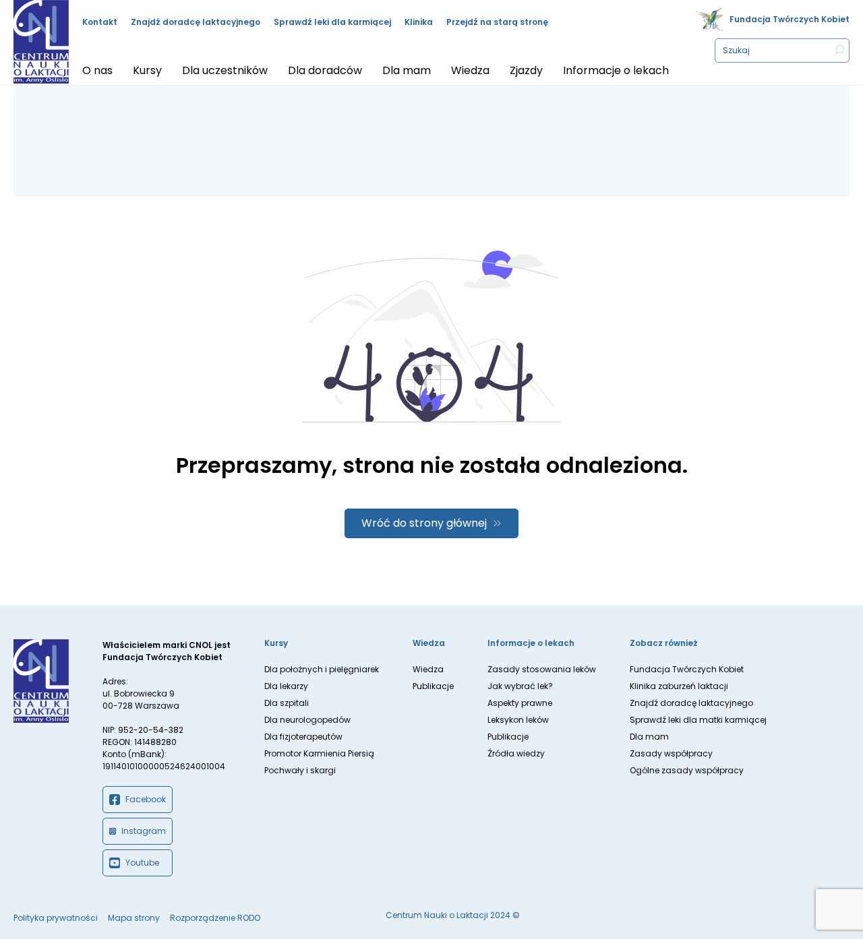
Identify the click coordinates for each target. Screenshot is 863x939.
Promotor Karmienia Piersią (319, 753)
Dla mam (649, 736)
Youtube (142, 862)
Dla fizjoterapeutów (303, 736)
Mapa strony (134, 918)
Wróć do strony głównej (424, 523)
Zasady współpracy (671, 753)
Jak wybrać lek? (520, 686)
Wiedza (428, 669)
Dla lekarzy (286, 686)
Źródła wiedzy (516, 753)
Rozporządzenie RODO (215, 918)
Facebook (145, 799)
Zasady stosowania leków (541, 669)
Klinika (419, 22)
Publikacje (433, 686)
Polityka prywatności (55, 918)
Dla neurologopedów (307, 719)
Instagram (143, 831)
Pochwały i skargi (300, 770)
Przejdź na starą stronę (497, 22)
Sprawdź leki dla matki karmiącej (698, 719)
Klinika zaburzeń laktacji (679, 686)
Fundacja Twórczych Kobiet (790, 19)
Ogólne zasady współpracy (687, 770)
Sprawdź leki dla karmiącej (332, 22)
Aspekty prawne (519, 703)
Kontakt (99, 22)
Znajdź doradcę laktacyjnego (195, 22)
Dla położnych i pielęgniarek (321, 669)
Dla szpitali (286, 703)
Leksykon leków (518, 719)
